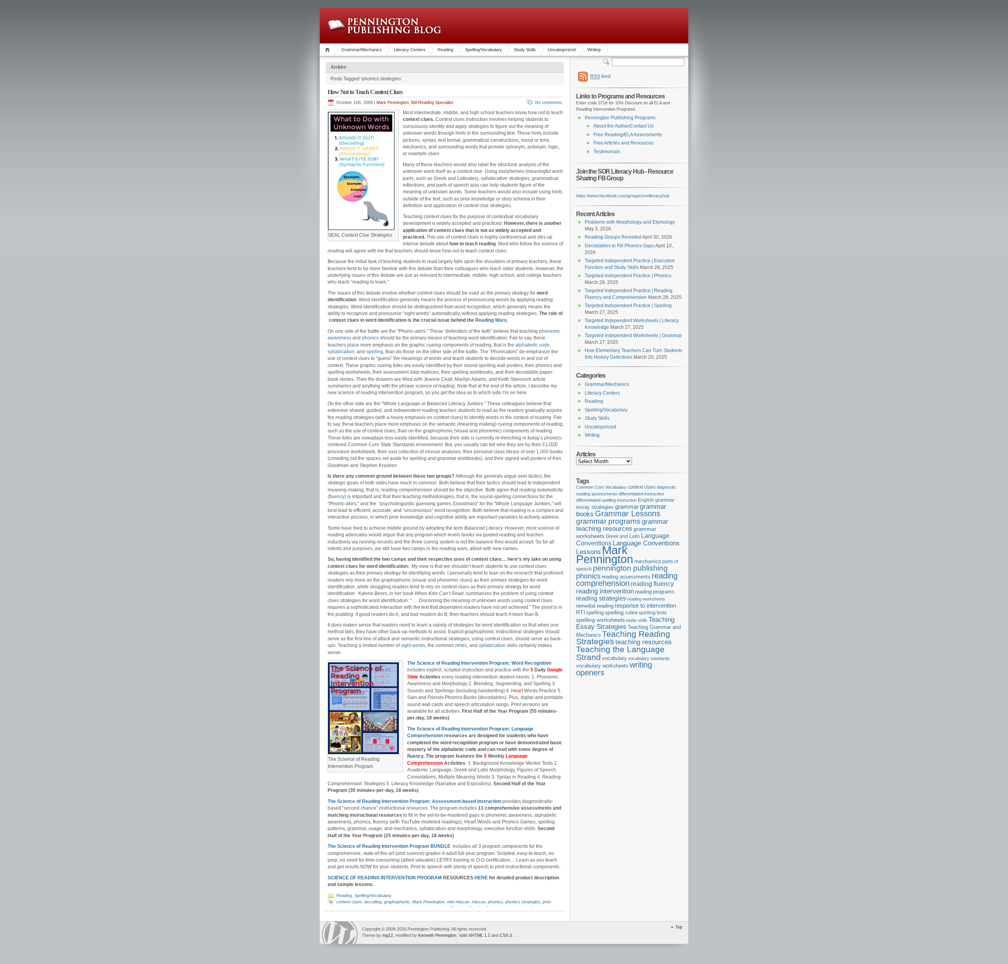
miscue (478, 901)
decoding (373, 901)
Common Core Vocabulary (601, 487)
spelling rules (621, 612)
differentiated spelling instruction (606, 500)
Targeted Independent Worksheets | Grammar (633, 335)
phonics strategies (522, 901)
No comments (548, 102)
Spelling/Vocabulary (483, 49)
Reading (445, 49)
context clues (349, 901)
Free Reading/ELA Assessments (627, 134)
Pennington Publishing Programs (620, 117)
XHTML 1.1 (479, 935)
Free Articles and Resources (623, 143)
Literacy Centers (410, 49)
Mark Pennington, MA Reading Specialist (414, 102)
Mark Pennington (428, 901)
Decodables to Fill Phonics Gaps (619, 245)
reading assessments (626, 577)
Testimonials (606, 151)
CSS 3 (506, 935)
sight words (413, 645)
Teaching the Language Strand (620, 653)
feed (600, 76)
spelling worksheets (600, 620)
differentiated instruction (641, 493)
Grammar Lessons (627, 513)
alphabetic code (532, 345)
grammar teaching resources (622, 525)
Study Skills (525, 49)
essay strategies (595, 507)
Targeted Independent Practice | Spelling (628, 305)
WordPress (340, 932)
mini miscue (458, 901)
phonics (370, 338)
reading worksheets (646, 599)
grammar (627, 507)
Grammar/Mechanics (361, 49)
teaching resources (643, 642)
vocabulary (614, 658)
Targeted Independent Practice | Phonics (628, 275)
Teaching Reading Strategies (623, 637)
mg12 (387, 935)
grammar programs (608, 521)
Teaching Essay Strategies (625, 623)
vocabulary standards (649, 658)
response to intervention (645, 605)
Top (678, 927)
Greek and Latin (623, 536)
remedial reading (594, 606)
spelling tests (653, 612)
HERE (481, 878)
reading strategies (601, 598)
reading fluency (652, 583)
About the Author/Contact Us (623, 126)
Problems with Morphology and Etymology (630, 222)
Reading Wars (491, 320)
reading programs (654, 592)
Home (328, 50)
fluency (337, 496)
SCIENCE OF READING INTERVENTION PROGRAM (385, 878)
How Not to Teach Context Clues (365, 92)
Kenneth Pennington (437, 935)
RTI (580, 612)
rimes (461, 645)
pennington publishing (630, 568)
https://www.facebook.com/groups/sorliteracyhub (622, 195)
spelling (374, 351)
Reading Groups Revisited (613, 237)
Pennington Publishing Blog (384, 25)
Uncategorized (562, 49)
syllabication (341, 351)
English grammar (656, 500)
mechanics (647, 561)
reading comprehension (627, 579)
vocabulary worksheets (602, 666)
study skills (636, 620)
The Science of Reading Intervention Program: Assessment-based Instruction (414, 801)
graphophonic (397, 901)
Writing (593, 49)
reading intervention (605, 591)
